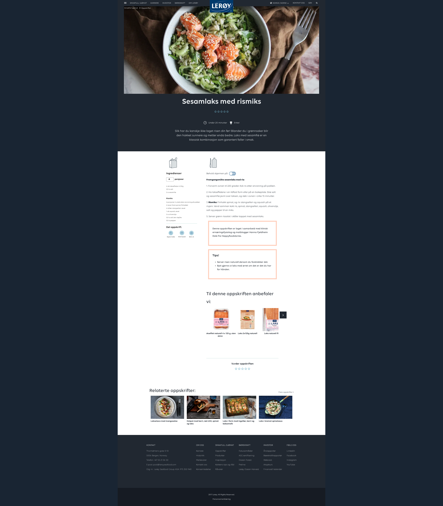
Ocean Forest (245, 460)
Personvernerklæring (221, 499)
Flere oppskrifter (285, 392)
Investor (166, 3)
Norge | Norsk (279, 3)
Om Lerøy (193, 3)
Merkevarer (201, 460)
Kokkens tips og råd (224, 465)
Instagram (292, 460)
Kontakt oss (299, 3)
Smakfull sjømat (131, 8)
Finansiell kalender (272, 469)
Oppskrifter (146, 8)
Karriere (154, 3)
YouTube (291, 465)
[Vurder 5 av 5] (249, 369)
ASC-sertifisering (246, 456)
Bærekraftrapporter (272, 456)
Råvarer (219, 469)
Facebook (291, 456)
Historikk (200, 456)
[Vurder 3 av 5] (242, 369)
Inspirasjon (220, 460)
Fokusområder (246, 451)
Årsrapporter (269, 451)
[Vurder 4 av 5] (245, 369)
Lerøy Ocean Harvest (249, 469)
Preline (242, 465)
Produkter (219, 456)
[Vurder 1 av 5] (236, 369)
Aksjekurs (267, 465)
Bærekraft (180, 3)
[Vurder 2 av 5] (239, 369)
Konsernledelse (203, 469)
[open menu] (125, 3)
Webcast (267, 460)
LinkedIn (291, 451)
